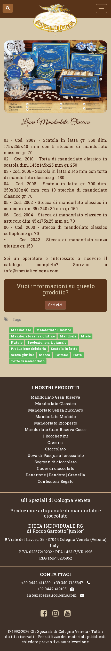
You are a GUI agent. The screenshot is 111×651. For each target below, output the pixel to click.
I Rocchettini (55, 435)
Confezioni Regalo (56, 481)
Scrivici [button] (55, 304)
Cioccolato (55, 448)
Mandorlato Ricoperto (55, 423)
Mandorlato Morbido (55, 416)
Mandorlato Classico (55, 403)
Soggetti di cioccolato (56, 461)
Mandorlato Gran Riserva (55, 397)
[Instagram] (55, 614)
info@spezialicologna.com (52, 595)
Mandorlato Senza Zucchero (55, 410)
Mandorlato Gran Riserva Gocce (55, 429)
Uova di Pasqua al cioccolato (55, 455)
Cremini (55, 442)
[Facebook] (43, 614)
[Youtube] (67, 614)
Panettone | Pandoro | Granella (55, 474)
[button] (8, 8)
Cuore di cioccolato (55, 468)
